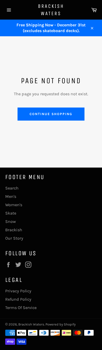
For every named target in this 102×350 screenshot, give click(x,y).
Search (12, 188)
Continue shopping (51, 114)
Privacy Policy (18, 290)
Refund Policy (18, 299)
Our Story (14, 238)
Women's (13, 204)
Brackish (13, 229)
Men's (10, 196)
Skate (10, 213)
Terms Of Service (21, 307)
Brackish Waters (51, 9)
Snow (10, 221)
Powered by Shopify (61, 324)
